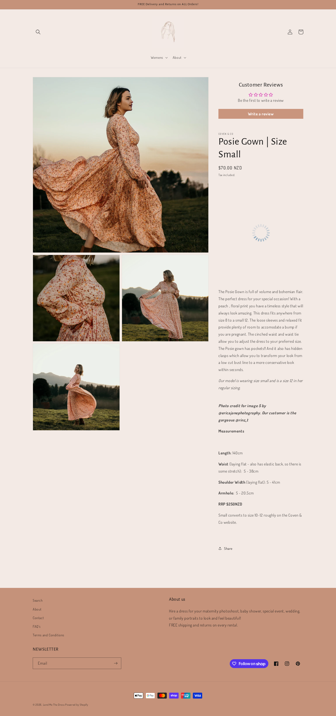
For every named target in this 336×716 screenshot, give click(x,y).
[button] (38, 32)
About (37, 609)
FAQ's (37, 626)
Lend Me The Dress (54, 704)
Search (38, 600)
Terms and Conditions (48, 635)
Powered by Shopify (76, 704)
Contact (38, 618)
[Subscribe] (115, 663)
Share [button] (228, 548)
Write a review (261, 113)
